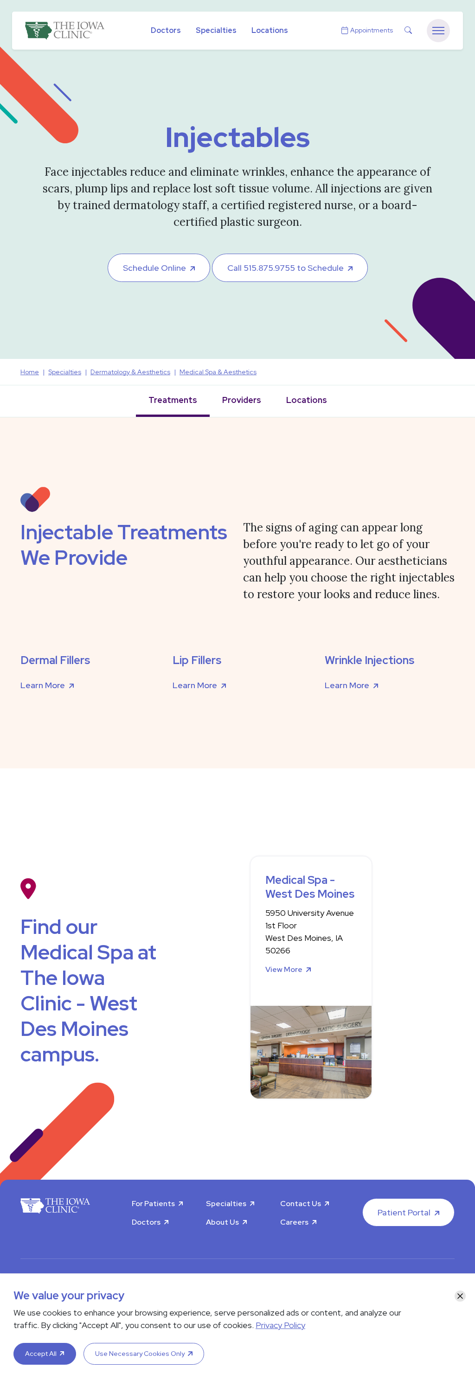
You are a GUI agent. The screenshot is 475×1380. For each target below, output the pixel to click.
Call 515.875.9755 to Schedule (285, 267)
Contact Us (300, 1203)
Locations (269, 30)
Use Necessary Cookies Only (140, 1353)
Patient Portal (404, 1212)
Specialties (216, 30)
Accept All (41, 1353)
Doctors (166, 30)
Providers (241, 400)
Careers (294, 1222)
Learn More (42, 685)
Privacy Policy (280, 1325)
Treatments (172, 400)
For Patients (153, 1203)
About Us (222, 1222)
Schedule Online (154, 267)
